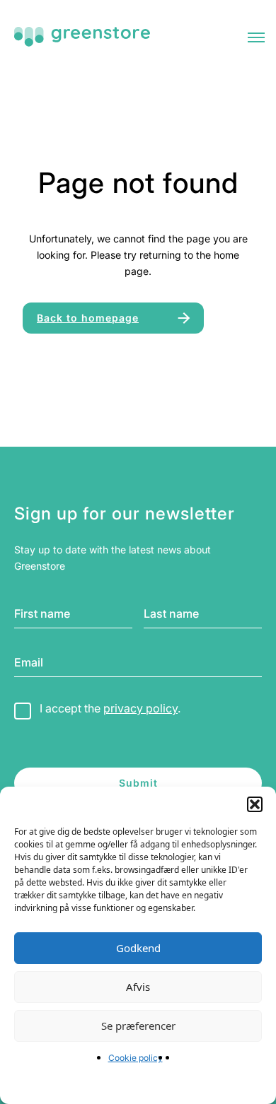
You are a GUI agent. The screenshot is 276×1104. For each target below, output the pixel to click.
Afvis (138, 987)
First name (42, 613)
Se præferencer (138, 1025)
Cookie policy (135, 1057)
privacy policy (140, 708)
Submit (138, 783)
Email (28, 662)
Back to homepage (88, 318)
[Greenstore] (82, 37)
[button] (255, 804)
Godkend (138, 948)
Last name (171, 613)
